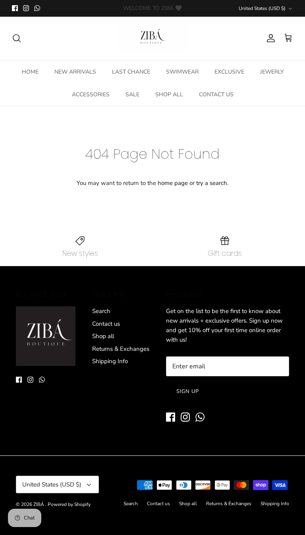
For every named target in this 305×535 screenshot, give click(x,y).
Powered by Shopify (69, 504)
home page (173, 183)
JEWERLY (272, 72)
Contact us (106, 324)
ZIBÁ (39, 504)
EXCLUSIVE (229, 72)
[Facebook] (15, 8)
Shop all (103, 336)
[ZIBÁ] (152, 38)
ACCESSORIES (91, 94)
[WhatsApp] (37, 8)
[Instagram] (26, 8)
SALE (132, 94)
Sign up (187, 391)
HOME (30, 72)
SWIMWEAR (182, 72)
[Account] (269, 38)
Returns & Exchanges (120, 349)
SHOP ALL (169, 94)
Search (101, 311)
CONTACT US (216, 94)
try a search (211, 183)
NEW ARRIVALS (75, 72)
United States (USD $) (262, 8)
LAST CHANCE (131, 72)
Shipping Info (110, 361)
